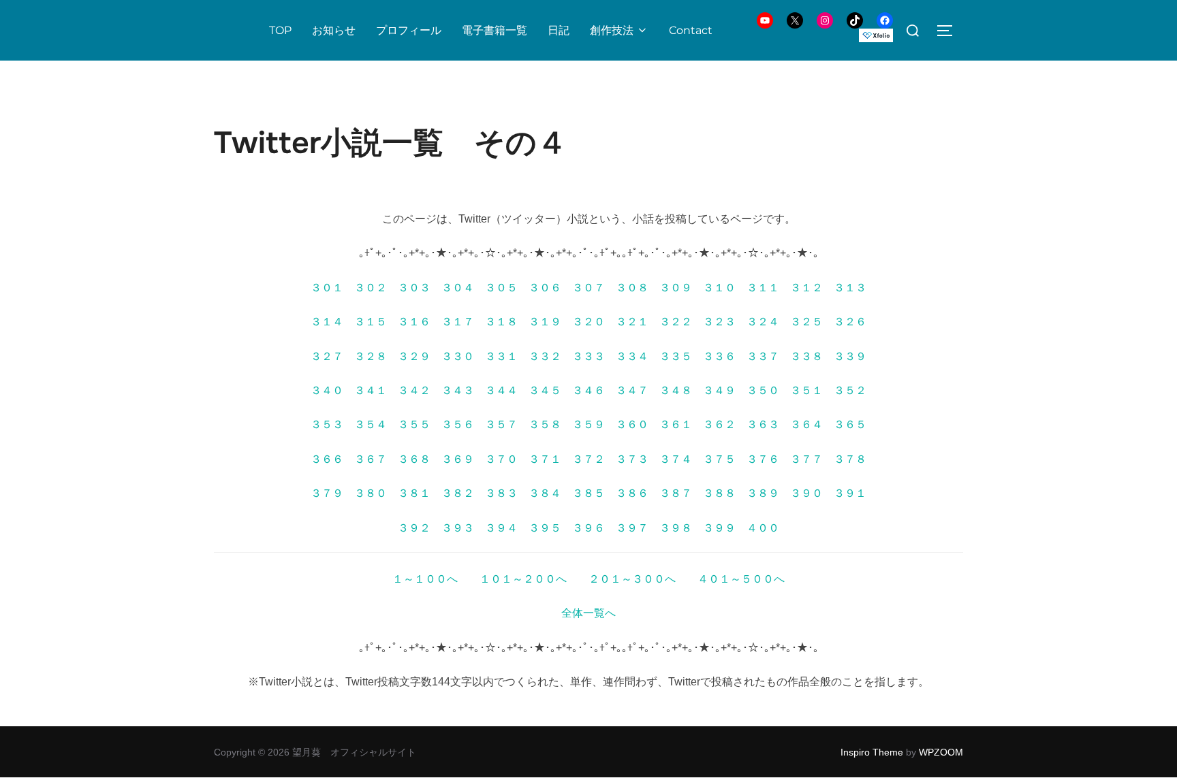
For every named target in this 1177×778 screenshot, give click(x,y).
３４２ (414, 390)
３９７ (632, 528)
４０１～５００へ (741, 579)
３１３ (850, 287)
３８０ (370, 493)
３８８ (719, 493)
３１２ (806, 287)
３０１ (327, 287)
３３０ (457, 356)
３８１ (414, 493)
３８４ (545, 493)
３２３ (719, 321)
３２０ (588, 321)
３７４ (675, 459)
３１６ (414, 321)
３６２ (719, 424)
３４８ (675, 390)
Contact (690, 30)
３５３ (327, 424)
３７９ (327, 493)
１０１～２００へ (523, 579)
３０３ (414, 287)
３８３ (501, 493)
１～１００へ (425, 579)
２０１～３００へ (632, 579)
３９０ (806, 493)
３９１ (850, 493)
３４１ (370, 390)
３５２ (850, 390)
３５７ (501, 424)
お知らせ (334, 30)
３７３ (632, 459)
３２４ (763, 321)
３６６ (327, 459)
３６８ (414, 459)
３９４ (501, 528)
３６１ (675, 424)
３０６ (545, 287)
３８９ (763, 493)
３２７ (327, 356)
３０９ (675, 287)
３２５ (806, 321)
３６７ (370, 459)
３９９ (719, 528)
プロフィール (408, 30)
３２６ (850, 321)
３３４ (632, 356)
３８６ (632, 493)
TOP (280, 30)
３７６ (763, 459)
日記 (558, 30)
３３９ (850, 356)
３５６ (457, 424)
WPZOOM (941, 752)
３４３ (457, 390)
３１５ (370, 321)
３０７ (588, 287)
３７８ (850, 459)
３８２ (457, 493)
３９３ (457, 528)
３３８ (806, 356)
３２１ (632, 321)
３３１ (501, 356)
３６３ (763, 424)
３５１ (806, 390)
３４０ (327, 390)
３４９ (719, 390)
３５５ (414, 424)
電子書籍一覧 (494, 30)
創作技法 (611, 30)
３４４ (501, 390)
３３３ (588, 356)
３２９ (414, 356)
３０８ (632, 287)
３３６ (719, 356)
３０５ (501, 287)
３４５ (545, 390)
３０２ (370, 287)
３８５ (588, 493)
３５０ (763, 390)
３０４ (457, 287)
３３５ (675, 356)
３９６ (588, 528)
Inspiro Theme (872, 752)
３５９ (588, 424)
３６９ (457, 459)
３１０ (719, 287)
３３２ (545, 356)
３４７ (632, 390)
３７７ (806, 459)
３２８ (370, 356)
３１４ (327, 321)
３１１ (763, 287)
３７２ (588, 459)
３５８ (545, 424)
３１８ (501, 321)
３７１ (545, 459)
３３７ (763, 356)
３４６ (588, 390)
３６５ (850, 424)
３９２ (414, 528)
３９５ (545, 528)
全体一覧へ (588, 613)
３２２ (675, 321)
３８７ (675, 493)
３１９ (545, 321)
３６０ (632, 424)
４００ (763, 528)
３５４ (370, 424)
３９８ (675, 528)
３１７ (457, 321)
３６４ (806, 424)
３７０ (501, 459)
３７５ (719, 459)
